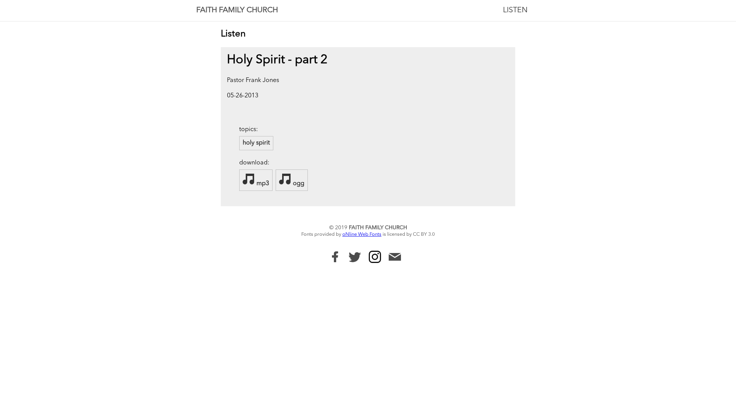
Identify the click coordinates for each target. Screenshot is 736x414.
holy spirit (256, 143)
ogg (297, 184)
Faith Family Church (237, 10)
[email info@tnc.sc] (395, 258)
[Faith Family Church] (335, 257)
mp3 (262, 184)
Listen (515, 10)
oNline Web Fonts (361, 234)
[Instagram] (375, 257)
